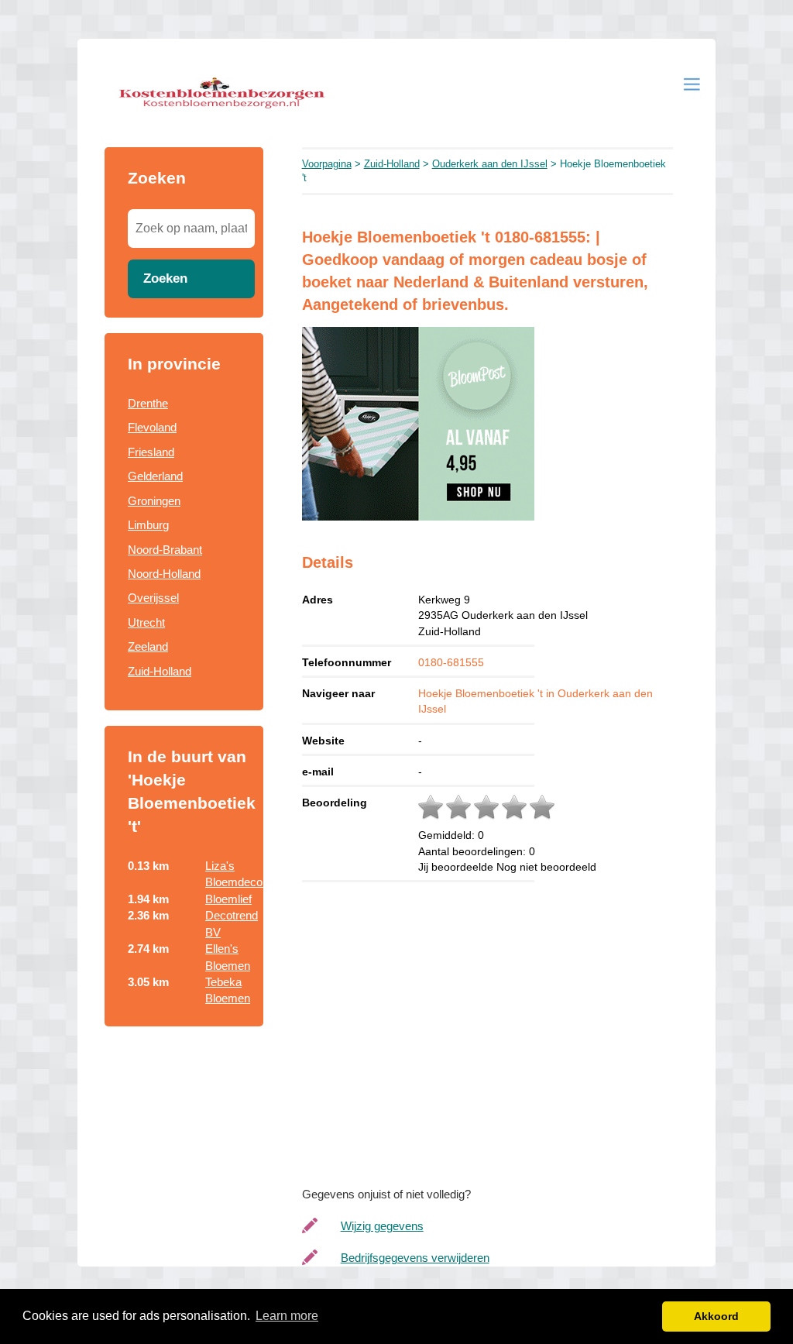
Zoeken (165, 278)
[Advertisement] (503, 1038)
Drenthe (148, 403)
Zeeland (148, 646)
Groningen (154, 500)
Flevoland (152, 427)
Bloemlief (228, 899)
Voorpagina (327, 164)
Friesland (151, 452)
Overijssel (153, 597)
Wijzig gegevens (382, 1225)
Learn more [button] (287, 1315)
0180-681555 (451, 662)
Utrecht (146, 622)
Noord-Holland (164, 573)
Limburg (148, 524)
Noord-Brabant (165, 549)
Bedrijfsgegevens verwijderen (415, 1257)
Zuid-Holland (159, 671)
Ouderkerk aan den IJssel (490, 164)
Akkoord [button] (716, 1316)
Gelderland (155, 476)
